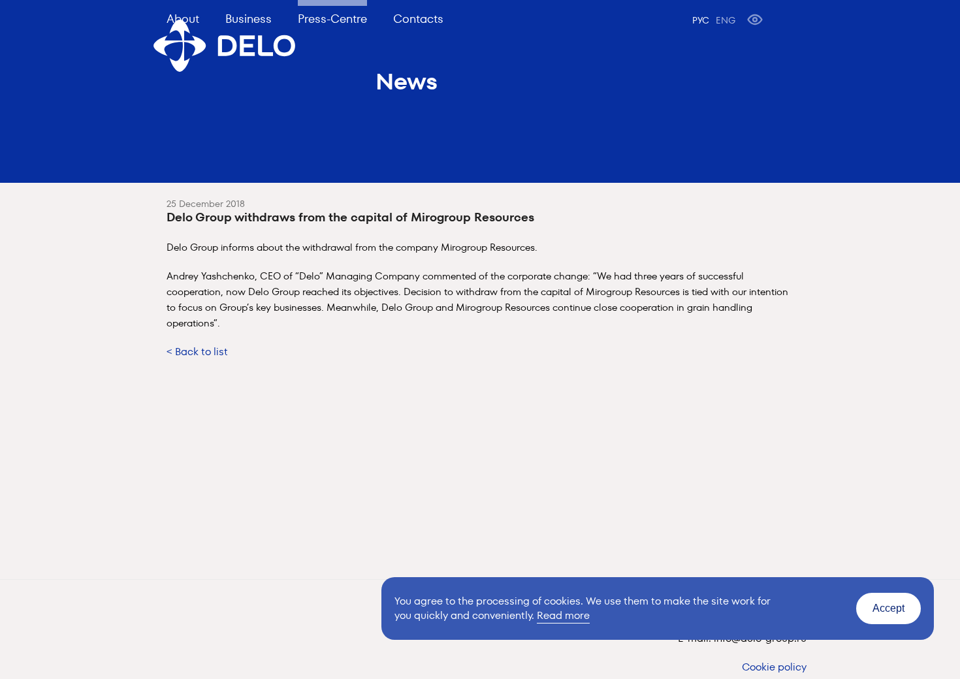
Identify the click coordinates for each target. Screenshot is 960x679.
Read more (563, 615)
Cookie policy (774, 666)
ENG (725, 20)
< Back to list (197, 351)
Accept (888, 608)
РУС (700, 20)
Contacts (418, 18)
